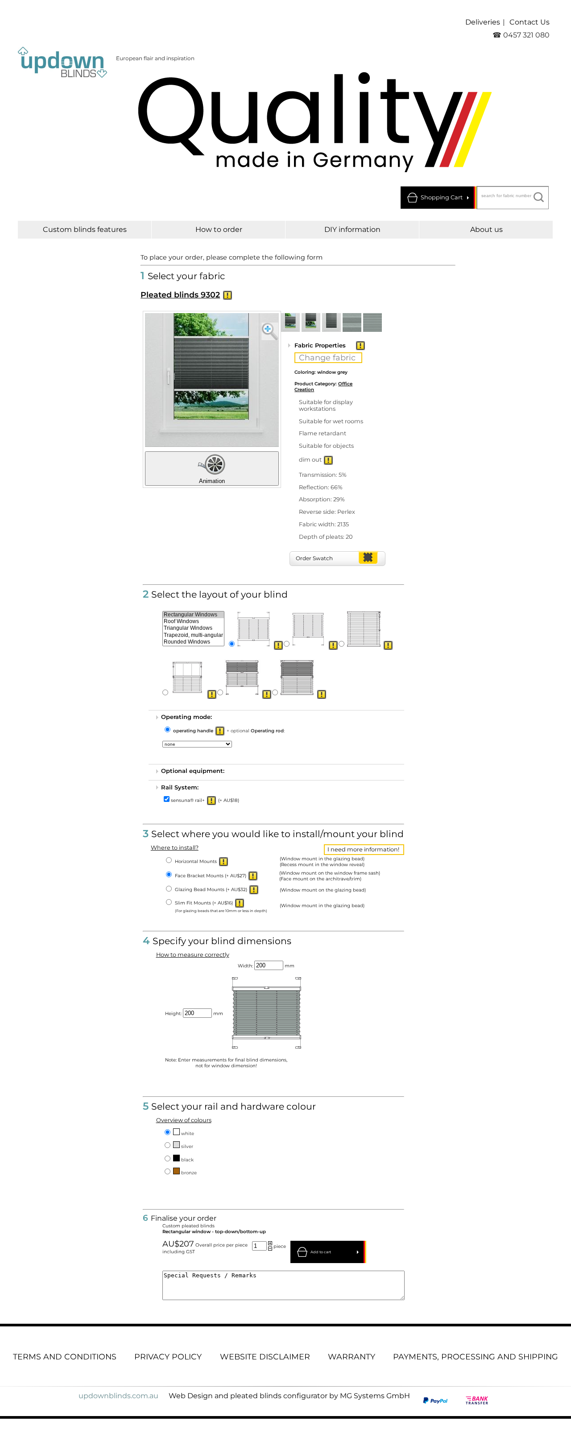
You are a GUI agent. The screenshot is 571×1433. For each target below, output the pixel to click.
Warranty (351, 1356)
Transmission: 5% (323, 474)
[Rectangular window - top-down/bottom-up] (254, 629)
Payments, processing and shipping (475, 1356)
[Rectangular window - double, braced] (242, 677)
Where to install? (175, 847)
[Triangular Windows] (193, 628)
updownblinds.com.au (118, 1396)
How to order (218, 229)
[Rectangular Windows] (193, 614)
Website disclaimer (265, 1356)
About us (486, 229)
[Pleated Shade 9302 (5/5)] (372, 322)
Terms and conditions (64, 1356)
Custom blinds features (85, 229)
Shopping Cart (442, 197)
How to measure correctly (192, 954)
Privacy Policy (168, 1356)
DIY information (352, 229)
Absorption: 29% (322, 499)
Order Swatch (314, 558)
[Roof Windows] (193, 621)
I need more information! (363, 849)
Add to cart (320, 1252)
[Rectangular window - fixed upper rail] (309, 629)
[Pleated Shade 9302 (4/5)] (352, 322)
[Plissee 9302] (212, 380)
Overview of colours (183, 1120)
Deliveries (482, 22)
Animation (212, 481)
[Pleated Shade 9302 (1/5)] (290, 322)
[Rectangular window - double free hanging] (297, 677)
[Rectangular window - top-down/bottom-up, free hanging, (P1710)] (187, 677)
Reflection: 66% (321, 487)
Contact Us (529, 22)
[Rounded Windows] (193, 642)
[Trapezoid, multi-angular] (193, 635)
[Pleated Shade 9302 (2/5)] (311, 322)
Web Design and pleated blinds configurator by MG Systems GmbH (289, 1396)
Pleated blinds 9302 (180, 294)
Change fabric (327, 357)
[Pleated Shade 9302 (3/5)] (331, 322)
